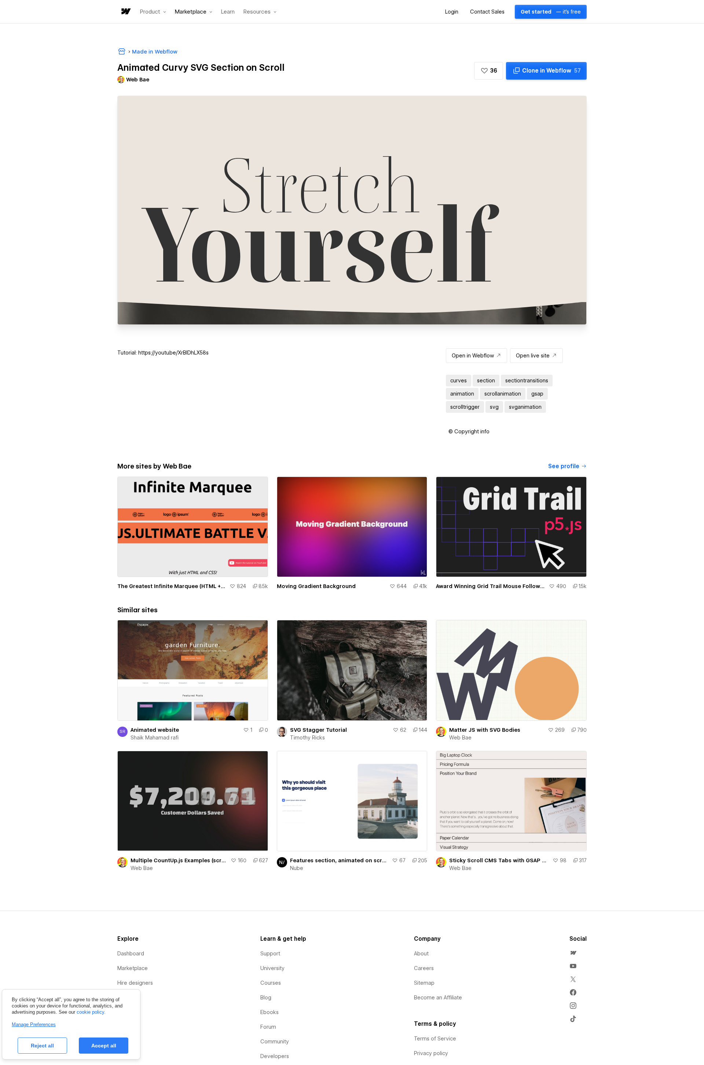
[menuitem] (573, 952)
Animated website (155, 730)
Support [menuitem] (270, 953)
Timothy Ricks (307, 738)
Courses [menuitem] (270, 983)
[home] (125, 11)
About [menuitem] (421, 953)
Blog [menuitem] (265, 997)
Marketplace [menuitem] (132, 968)
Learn (228, 12)
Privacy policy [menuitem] (431, 1053)
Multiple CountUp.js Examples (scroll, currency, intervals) (179, 860)
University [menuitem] (272, 968)
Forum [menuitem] (268, 1027)
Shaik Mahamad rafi (155, 738)
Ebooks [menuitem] (269, 1012)
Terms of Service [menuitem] (435, 1039)
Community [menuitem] (274, 1041)
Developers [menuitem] (274, 1056)
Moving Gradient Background (316, 586)
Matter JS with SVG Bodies (484, 730)
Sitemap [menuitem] (424, 983)
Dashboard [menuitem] (130, 953)
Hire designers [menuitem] (135, 983)
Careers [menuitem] (424, 968)
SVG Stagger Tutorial (318, 730)
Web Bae (460, 738)
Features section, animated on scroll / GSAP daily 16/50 (339, 860)
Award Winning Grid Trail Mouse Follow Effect (491, 586)
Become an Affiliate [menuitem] (438, 997)
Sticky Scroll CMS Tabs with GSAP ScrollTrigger (499, 860)
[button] (153, 11)
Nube (296, 868)
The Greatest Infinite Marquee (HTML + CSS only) (172, 586)
